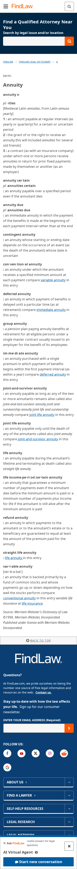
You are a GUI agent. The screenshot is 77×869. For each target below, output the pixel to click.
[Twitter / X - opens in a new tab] (36, 753)
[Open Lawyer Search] (38, 41)
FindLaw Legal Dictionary (35, 61)
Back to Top (40, 640)
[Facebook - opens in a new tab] (7, 753)
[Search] (69, 6)
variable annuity (53, 280)
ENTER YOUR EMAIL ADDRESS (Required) (32, 720)
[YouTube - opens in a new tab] (21, 753)
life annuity (14, 558)
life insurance (32, 603)
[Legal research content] (69, 821)
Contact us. (44, 692)
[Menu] (6, 6)
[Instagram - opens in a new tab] (50, 753)
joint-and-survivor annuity (38, 439)
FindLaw (8, 61)
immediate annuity (51, 309)
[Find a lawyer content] (69, 795)
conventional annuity (19, 598)
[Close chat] (69, 846)
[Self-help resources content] (69, 808)
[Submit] (69, 728)
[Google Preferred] (7, 767)
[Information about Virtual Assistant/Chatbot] (36, 852)
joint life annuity (41, 414)
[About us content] (69, 782)
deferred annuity (53, 374)
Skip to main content (38, 4)
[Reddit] (64, 753)
